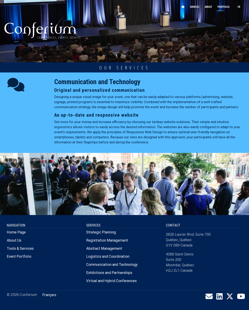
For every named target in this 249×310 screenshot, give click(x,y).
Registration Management (107, 240)
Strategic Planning (101, 232)
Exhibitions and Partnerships (109, 273)
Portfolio (223, 7)
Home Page (16, 232)
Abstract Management (104, 248)
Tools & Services (20, 248)
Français (49, 295)
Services (194, 7)
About (208, 7)
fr (239, 7)
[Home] (40, 29)
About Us (14, 240)
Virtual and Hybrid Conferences (111, 281)
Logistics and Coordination (107, 256)
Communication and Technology (112, 264)
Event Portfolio (19, 256)
